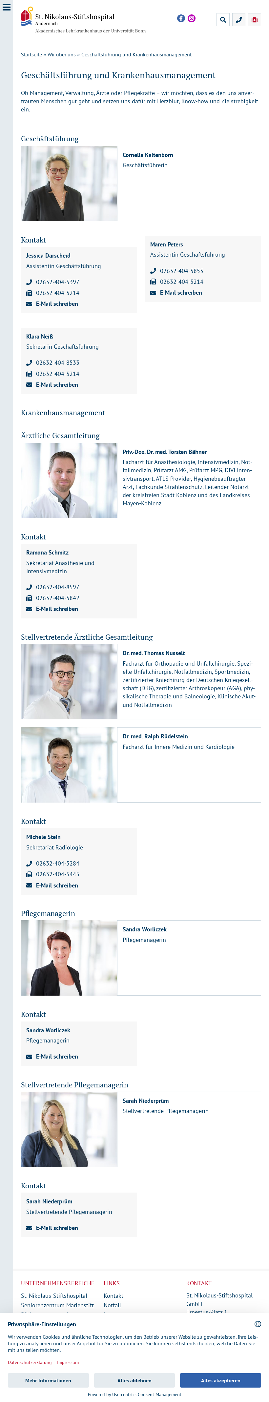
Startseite (31, 54)
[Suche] (223, 19)
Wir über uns (62, 54)
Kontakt (113, 1295)
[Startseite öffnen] (88, 19)
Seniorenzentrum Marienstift (57, 1305)
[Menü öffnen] (6, 701)
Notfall (112, 1305)
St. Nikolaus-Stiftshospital (54, 1295)
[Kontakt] (238, 19)
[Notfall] (254, 19)
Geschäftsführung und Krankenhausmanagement (136, 54)
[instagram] (192, 18)
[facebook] (181, 18)
